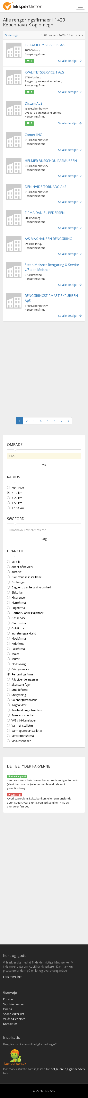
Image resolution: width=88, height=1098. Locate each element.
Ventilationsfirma (22, 736)
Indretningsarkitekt (23, 633)
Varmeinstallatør (22, 725)
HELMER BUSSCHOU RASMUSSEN (51, 160)
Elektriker (17, 592)
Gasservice (18, 618)
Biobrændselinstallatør (26, 577)
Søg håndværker (14, 1004)
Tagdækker (18, 705)
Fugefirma (18, 608)
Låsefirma (18, 649)
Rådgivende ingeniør (24, 679)
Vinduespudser (21, 741)
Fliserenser (18, 597)
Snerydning (18, 695)
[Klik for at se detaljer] (13, 50)
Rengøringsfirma (22, 674)
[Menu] (80, 6)
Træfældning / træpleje (26, 710)
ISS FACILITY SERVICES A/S (45, 45)
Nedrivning (18, 664)
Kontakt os (10, 1024)
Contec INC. (34, 134)
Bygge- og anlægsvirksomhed (31, 587)
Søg (44, 539)
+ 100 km (17, 508)
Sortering (12, 35)
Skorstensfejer (21, 684)
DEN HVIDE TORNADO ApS (45, 186)
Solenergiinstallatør (24, 700)
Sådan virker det (13, 1014)
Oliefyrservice (20, 669)
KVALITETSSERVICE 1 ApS (44, 72)
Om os (7, 1009)
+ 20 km (16, 498)
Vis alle (15, 562)
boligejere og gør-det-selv (68, 1069)
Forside (8, 999)
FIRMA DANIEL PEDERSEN (45, 212)
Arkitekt (16, 572)
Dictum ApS (33, 103)
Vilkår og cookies (14, 1019)
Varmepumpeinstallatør (26, 731)
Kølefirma (17, 644)
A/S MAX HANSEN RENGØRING (48, 238)
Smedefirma (19, 690)
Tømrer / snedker (23, 715)
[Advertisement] (44, 369)
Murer (15, 659)
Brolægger (18, 582)
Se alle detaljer (68, 61)
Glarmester (18, 623)
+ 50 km (16, 503)
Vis (44, 465)
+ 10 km (16, 493)
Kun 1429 (17, 488)
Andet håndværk (22, 567)
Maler (15, 654)
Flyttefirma (18, 603)
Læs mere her (12, 977)
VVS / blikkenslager (23, 720)
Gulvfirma (17, 628)
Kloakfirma (18, 638)
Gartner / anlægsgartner (27, 613)
